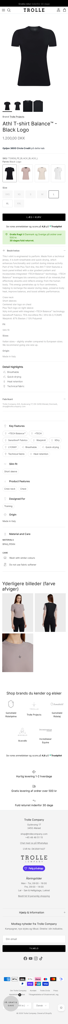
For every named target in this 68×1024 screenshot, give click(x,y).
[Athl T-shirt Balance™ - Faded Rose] (26, 173)
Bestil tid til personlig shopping (34, 896)
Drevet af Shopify (44, 1013)
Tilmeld (34, 948)
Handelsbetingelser (17, 994)
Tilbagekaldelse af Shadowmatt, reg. (44, 994)
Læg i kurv (34, 217)
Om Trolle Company (18, 990)
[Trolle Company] (34, 10)
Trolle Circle (45, 990)
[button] (11, 1003)
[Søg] (10, 10)
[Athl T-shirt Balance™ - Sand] (42, 173)
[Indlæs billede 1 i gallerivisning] (34, 56)
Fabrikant (8, 399)
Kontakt (33, 990)
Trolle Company (29, 1013)
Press (55, 990)
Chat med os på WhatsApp (34, 843)
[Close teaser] (19, 994)
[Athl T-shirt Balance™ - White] (58, 173)
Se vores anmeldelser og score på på (34, 226)
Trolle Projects (17, 116)
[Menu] (3, 10)
